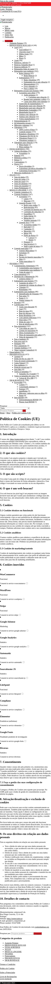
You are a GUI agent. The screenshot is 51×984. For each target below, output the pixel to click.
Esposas (22, 389)
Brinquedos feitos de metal (24, 69)
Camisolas (27, 229)
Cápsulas (22, 287)
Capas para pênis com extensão (35, 101)
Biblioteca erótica (20, 158)
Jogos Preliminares (21, 188)
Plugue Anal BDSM (26, 402)
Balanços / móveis (21, 63)
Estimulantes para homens (24, 281)
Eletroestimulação (21, 121)
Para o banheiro (20, 339)
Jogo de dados (19, 177)
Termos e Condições (7, 964)
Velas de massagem (26, 337)
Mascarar (27, 201)
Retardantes (23, 290)
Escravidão (18, 382)
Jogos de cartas (20, 179)
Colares (22, 385)
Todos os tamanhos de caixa (24, 376)
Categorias (9, 41)
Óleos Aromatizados (26, 333)
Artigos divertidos (21, 151)
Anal (16, 47)
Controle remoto (25, 132)
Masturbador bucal (26, 112)
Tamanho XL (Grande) (27, 374)
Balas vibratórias (30, 80)
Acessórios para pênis (27, 93)
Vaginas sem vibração (27, 117)
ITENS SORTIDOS (17, 149)
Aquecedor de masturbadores (30, 104)
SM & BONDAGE (16, 380)
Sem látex (18, 369)
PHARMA (13, 264)
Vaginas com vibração (27, 114)
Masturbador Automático (28, 110)
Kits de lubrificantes (26, 324)
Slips (21, 259)
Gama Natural (19, 363)
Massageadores (29, 84)
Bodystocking (29, 207)
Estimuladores (24, 78)
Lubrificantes (19, 305)
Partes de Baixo (29, 235)
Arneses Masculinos (26, 251)
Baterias (17, 156)
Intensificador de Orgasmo (29, 294)
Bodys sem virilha (30, 205)
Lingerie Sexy (24, 223)
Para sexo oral (19, 341)
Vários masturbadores (27, 119)
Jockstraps (23, 253)
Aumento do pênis (26, 283)
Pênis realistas (24, 147)
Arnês (16, 60)
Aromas (17, 356)
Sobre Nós (9, 35)
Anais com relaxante (26, 307)
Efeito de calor (24, 322)
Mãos (21, 56)
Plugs (21, 58)
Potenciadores (14, 352)
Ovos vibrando (29, 86)
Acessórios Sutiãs (30, 225)
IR (24, 411)
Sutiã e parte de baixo (32, 246)
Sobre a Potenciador (7, 973)
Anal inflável (24, 50)
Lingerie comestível (21, 192)
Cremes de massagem (27, 331)
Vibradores (18, 127)
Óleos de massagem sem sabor (30, 335)
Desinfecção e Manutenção (24, 277)
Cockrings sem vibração (37, 97)
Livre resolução (6, 979)
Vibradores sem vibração (23, 143)
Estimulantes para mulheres (24, 292)
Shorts (30, 240)
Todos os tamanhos (21, 372)
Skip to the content (7, 1)
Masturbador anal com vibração (31, 106)
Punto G (22, 298)
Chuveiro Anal (24, 52)
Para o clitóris (29, 89)
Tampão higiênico (21, 348)
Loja (6, 26)
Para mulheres (19, 365)
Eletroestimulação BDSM (28, 400)
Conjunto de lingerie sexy (33, 210)
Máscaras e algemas (21, 125)
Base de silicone (25, 313)
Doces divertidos (25, 166)
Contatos (8, 33)
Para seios (22, 296)
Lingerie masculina (21, 248)
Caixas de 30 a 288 (26, 378)
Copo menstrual (20, 274)
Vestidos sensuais (30, 220)
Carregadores (19, 162)
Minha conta (9, 30)
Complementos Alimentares (24, 266)
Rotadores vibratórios (27, 134)
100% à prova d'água (27, 130)
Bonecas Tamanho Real (23, 65)
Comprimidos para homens (29, 268)
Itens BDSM (19, 398)
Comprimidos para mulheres (29, 270)
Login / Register (6, 9)
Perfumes (17, 344)
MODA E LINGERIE (17, 190)
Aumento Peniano (16, 43)
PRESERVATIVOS (17, 354)
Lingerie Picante (25, 203)
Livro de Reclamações (8, 977)
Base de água (24, 311)
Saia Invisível (29, 244)
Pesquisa (37, 933)
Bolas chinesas (24, 73)
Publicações (9, 37)
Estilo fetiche (28, 216)
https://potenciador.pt (18, 439)
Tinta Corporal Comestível (24, 350)
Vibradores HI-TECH (27, 136)
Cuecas (31, 238)
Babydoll (27, 227)
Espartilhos (28, 214)
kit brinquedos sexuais (22, 123)
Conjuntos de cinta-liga (32, 212)
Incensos (17, 302)
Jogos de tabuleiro (21, 184)
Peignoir (27, 242)
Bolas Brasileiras (25, 315)
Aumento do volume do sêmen (30, 285)
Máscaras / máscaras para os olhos (31, 393)
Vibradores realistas (26, 140)
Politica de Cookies (7, 968)
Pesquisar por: (5, 933)
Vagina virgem (24, 300)
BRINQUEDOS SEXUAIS (20, 45)
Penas (21, 395)
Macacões (27, 231)
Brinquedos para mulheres (24, 71)
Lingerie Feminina (21, 194)
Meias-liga (28, 218)
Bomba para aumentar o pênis (35, 99)
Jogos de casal (19, 181)
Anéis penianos (29, 95)
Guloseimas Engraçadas (28, 171)
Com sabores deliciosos (28, 318)
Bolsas (16, 160)
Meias (26, 233)
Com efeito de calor (26, 328)
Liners (26, 199)
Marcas (7, 28)
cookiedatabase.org (42, 927)
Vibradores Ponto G (26, 138)
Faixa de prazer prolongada (24, 361)
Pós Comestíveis (20, 346)
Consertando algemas (27, 387)
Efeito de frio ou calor (22, 359)
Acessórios (23, 153)
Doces (16, 164)
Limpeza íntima (25, 279)
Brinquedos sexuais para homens (26, 91)
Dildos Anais (24, 54)
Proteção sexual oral (21, 367)
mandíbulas (23, 391)
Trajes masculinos (25, 261)
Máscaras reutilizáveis (22, 173)
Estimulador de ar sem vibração (35, 82)
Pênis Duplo (23, 145)
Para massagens (20, 326)
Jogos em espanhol (21, 186)
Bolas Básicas (29, 76)
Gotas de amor (24, 272)
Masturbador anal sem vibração (30, 108)
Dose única (23, 320)
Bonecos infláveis (21, 67)
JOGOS (12, 175)
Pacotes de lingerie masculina (30, 257)
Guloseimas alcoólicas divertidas (31, 168)
